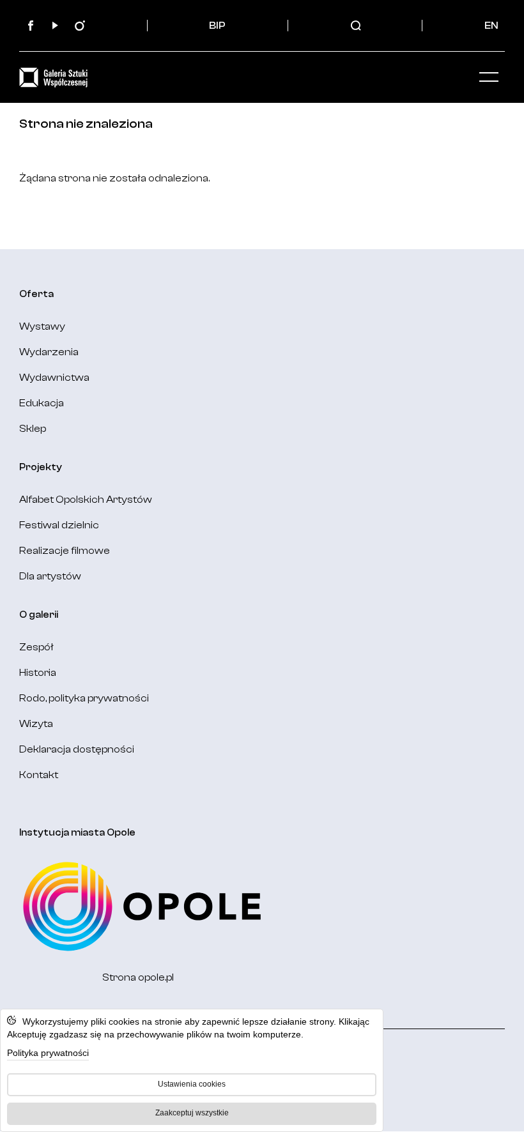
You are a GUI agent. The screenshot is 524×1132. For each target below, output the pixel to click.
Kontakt (38, 775)
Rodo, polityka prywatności (84, 698)
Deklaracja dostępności (76, 749)
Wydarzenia (49, 352)
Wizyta (36, 724)
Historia (37, 672)
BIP (217, 25)
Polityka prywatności (48, 1053)
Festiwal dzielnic (59, 525)
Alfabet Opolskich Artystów (85, 499)
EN (491, 25)
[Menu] (489, 77)
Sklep (32, 428)
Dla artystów (50, 576)
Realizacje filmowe (64, 550)
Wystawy (42, 326)
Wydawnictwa (54, 377)
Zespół (36, 647)
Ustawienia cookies (192, 1084)
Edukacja (41, 403)
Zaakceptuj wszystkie (192, 1112)
